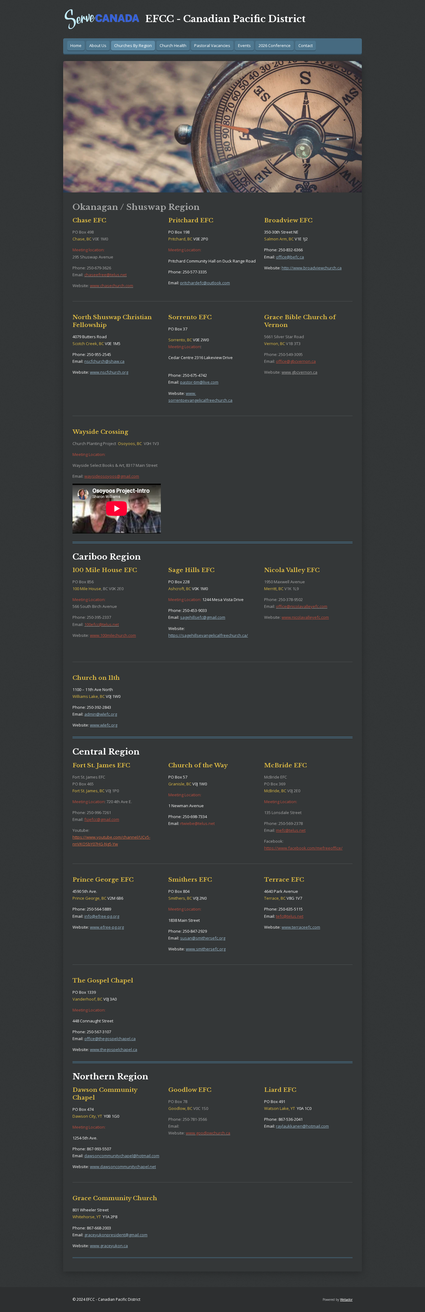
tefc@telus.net (289, 916)
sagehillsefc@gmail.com (202, 617)
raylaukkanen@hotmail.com (302, 1126)
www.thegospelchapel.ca (113, 1049)
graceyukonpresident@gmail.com (115, 1235)
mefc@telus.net (291, 830)
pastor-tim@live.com (199, 382)
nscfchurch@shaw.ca (104, 361)
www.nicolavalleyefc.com (305, 617)
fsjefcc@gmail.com (101, 819)
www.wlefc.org (103, 725)
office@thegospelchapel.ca (110, 1038)
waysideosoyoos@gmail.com (111, 476)
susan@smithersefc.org (202, 938)
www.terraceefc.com (301, 927)
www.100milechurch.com (113, 635)
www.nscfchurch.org (109, 372)
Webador (346, 1299)
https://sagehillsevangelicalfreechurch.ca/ (208, 635)
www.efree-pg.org (107, 927)
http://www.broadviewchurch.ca (312, 268)
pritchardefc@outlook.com (205, 283)
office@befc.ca (290, 257)
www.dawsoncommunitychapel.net (123, 1166)
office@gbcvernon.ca (296, 361)
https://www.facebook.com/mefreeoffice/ (303, 848)
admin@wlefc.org (100, 714)
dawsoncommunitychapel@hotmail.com (121, 1155)
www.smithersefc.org (206, 949)
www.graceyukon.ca (109, 1245)
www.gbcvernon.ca (299, 372)
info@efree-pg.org (101, 916)
